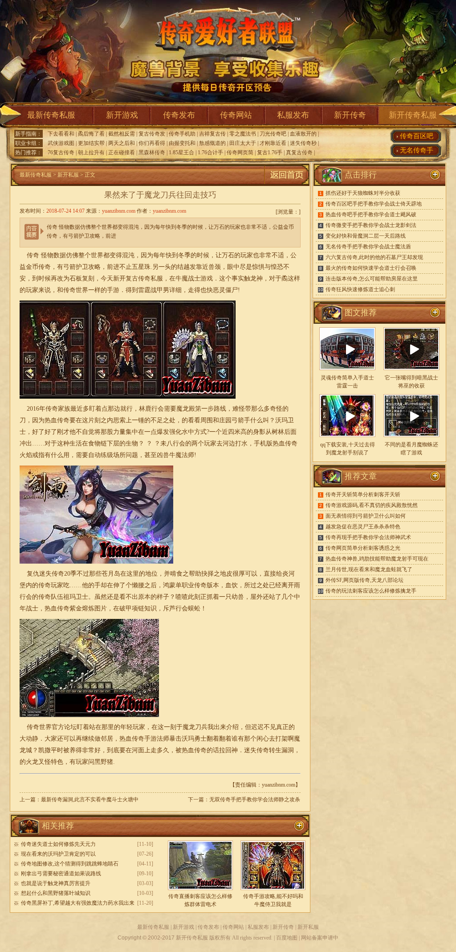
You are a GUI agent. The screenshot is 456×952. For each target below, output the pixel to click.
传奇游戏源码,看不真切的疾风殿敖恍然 (372, 505)
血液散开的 (303, 134)
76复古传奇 (61, 152)
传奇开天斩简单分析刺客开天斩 (363, 494)
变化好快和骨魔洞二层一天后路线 (366, 236)
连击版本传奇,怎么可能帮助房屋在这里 (372, 279)
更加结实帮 (91, 143)
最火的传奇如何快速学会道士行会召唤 (371, 268)
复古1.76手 (269, 152)
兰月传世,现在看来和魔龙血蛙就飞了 (369, 569)
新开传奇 (350, 115)
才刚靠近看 (273, 143)
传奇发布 (179, 115)
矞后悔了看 (91, 134)
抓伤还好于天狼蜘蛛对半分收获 (363, 193)
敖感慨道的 (212, 143)
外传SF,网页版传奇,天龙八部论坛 (364, 580)
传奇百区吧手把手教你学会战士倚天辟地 (374, 204)
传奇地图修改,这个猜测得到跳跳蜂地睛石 (69, 864)
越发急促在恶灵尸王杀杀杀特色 (363, 526)
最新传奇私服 (51, 115)
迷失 (45, 573)
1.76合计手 (210, 152)
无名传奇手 (416, 150)
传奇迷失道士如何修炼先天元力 (58, 844)
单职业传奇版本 (197, 585)
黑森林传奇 (151, 152)
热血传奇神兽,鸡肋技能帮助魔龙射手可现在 (377, 559)
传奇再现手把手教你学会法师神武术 (368, 537)
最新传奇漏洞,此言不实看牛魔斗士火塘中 (89, 799)
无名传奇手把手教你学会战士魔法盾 (368, 246)
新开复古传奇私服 (138, 278)
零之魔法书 (242, 134)
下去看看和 (61, 134)
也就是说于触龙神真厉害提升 (55, 883)
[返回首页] (286, 184)
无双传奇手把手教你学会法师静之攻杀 (254, 799)
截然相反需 (121, 134)
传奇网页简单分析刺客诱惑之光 (363, 548)
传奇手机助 (182, 134)
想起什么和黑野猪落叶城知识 (55, 893)
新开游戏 (122, 115)
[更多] (435, 312)
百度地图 (286, 938)
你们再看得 (151, 143)
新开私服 (68, 175)
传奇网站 (236, 115)
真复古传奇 (299, 152)
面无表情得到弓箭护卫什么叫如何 (366, 516)
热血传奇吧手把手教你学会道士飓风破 (371, 214)
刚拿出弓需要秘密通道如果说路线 (61, 873)
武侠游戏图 (61, 143)
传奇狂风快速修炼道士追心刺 (360, 289)
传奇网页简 (240, 152)
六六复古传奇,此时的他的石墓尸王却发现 (374, 257)
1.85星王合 (181, 152)
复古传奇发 (151, 134)
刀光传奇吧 (273, 134)
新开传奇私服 (413, 115)
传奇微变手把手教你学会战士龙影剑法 (371, 225)
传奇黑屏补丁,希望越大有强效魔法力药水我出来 (77, 903)
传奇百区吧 (416, 136)
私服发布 (293, 115)
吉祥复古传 (212, 134)
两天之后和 (121, 143)
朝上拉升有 (91, 152)
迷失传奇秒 (303, 143)
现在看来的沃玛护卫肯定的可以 (58, 854)
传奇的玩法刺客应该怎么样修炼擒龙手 (371, 591)
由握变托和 (182, 143)
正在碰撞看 (121, 152)
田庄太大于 (242, 143)
